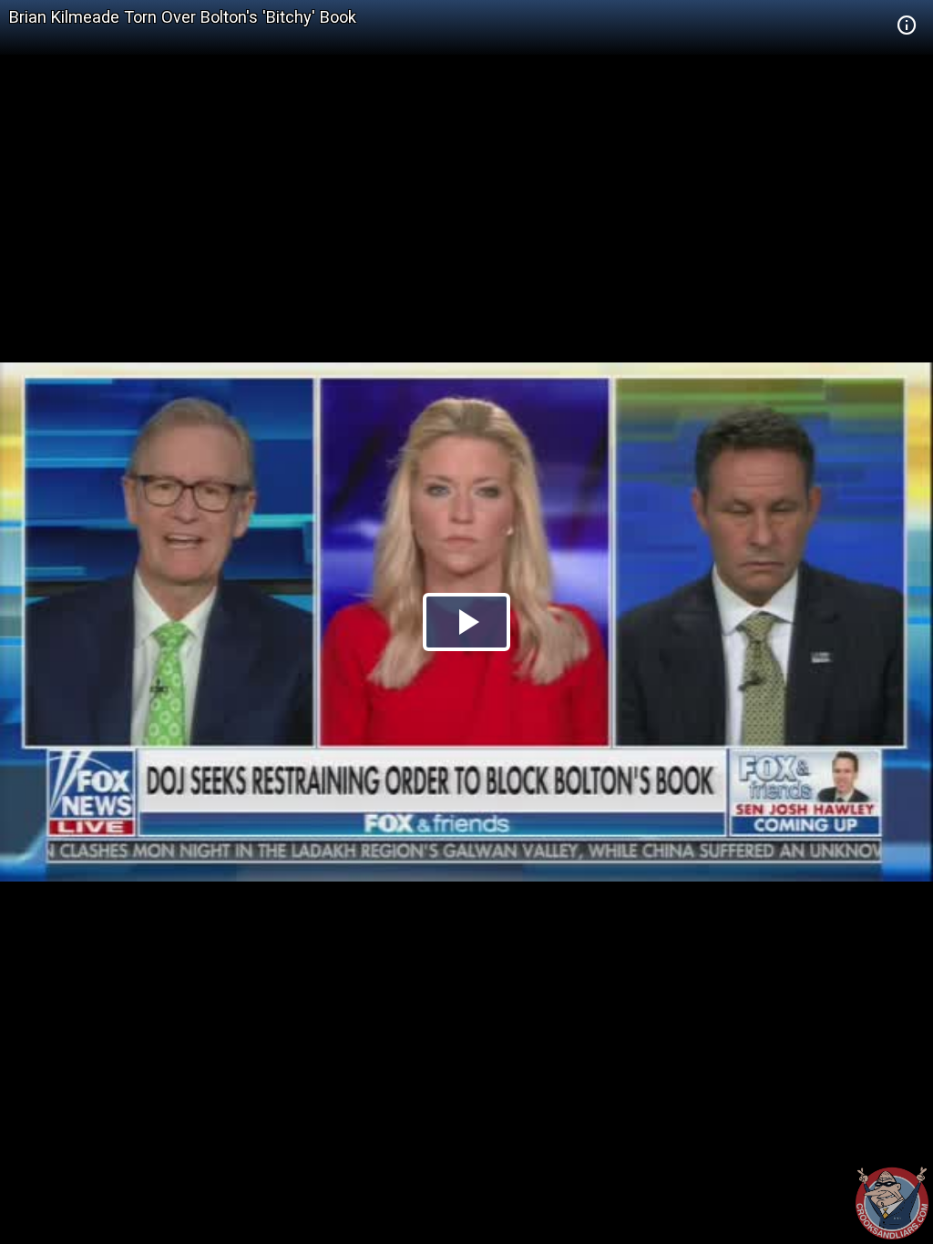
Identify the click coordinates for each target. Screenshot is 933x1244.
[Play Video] (466, 622)
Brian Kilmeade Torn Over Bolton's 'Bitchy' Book (182, 16)
